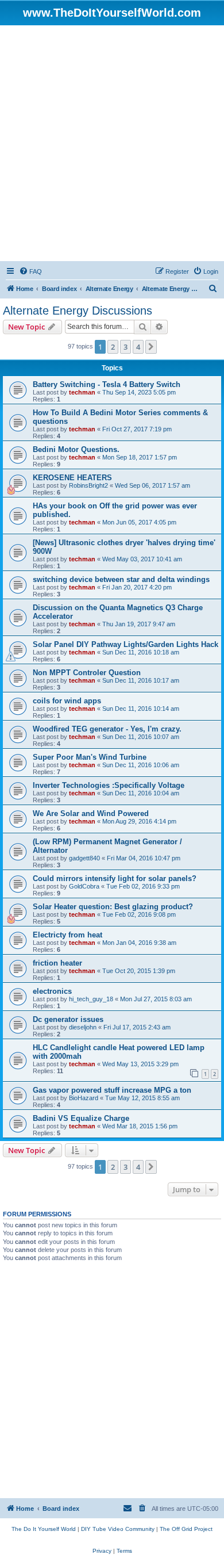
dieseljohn (82, 1027)
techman (82, 392)
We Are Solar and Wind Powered (91, 813)
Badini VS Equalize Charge (81, 1118)
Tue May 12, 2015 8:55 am (142, 1097)
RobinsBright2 (88, 485)
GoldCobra (84, 886)
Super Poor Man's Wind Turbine (89, 757)
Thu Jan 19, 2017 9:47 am (138, 624)
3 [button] (125, 347)
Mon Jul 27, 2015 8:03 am (156, 999)
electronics (52, 991)
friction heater (57, 963)
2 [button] (113, 347)
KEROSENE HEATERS (72, 477)
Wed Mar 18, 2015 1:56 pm (139, 1126)
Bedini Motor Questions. (76, 449)
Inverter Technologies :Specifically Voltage (108, 785)
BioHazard (83, 1097)
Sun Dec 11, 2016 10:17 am (140, 680)
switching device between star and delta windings (121, 579)
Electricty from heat (67, 935)
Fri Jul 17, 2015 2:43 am (137, 1027)
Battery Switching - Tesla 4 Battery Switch (106, 384)
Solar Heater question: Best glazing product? (113, 906)
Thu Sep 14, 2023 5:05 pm (139, 392)
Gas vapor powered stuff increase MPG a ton (112, 1090)
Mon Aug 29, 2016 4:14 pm (139, 821)
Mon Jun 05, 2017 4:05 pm (139, 522)
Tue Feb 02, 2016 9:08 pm (139, 914)
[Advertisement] (112, 143)
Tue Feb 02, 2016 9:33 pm (143, 886)
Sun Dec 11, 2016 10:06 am (140, 764)
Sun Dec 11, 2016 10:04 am (140, 793)
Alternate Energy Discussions (77, 310)
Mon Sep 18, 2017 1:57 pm (139, 457)
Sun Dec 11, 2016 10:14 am (140, 708)
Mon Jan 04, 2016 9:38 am (139, 942)
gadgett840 (84, 858)
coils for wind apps (67, 700)
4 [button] (138, 347)
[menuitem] (30, 271)
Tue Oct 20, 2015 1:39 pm (138, 970)
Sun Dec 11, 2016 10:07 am (140, 736)
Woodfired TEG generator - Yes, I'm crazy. (107, 729)
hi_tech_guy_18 (91, 999)
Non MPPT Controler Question (87, 672)
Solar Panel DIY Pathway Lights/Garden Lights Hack (125, 644)
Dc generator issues (68, 1019)
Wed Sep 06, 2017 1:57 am (152, 485)
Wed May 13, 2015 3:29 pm (140, 1064)
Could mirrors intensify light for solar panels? (114, 878)
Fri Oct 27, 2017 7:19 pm (137, 429)
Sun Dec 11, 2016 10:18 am (140, 652)
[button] (151, 347)
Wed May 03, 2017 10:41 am (142, 559)
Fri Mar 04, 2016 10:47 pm (143, 858)
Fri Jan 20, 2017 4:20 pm (137, 587)
